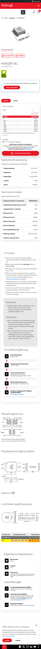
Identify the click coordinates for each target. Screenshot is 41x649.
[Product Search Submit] (23, 12)
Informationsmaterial (7, 49)
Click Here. (29, 149)
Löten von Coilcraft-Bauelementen (21, 599)
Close (36, 625)
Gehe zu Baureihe (12, 87)
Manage (18, 640)
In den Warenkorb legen (22, 153)
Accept (7, 640)
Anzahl (4, 110)
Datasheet (8, 55)
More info (32, 605)
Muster (15, 101)
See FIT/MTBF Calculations (17, 394)
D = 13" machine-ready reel (13, 142)
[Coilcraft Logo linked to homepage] (20, 6)
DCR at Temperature (14, 279)
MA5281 (12, 18)
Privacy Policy (11, 636)
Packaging (5, 139)
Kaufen (6, 101)
